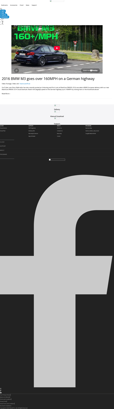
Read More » (6, 94)
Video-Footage (7, 84)
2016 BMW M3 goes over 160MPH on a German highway (48, 78)
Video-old (15, 84)
